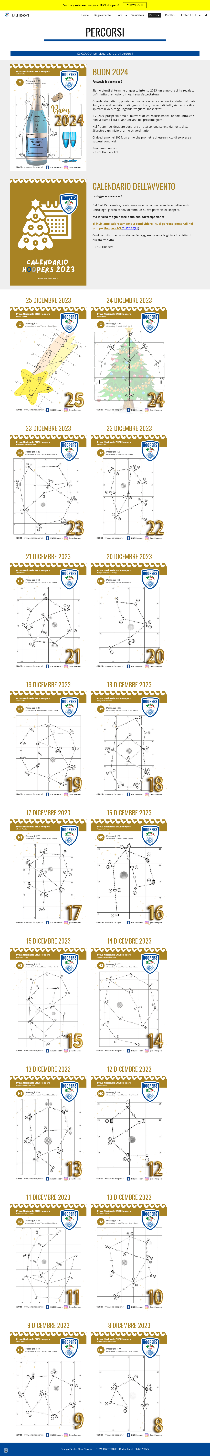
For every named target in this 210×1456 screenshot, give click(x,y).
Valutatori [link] (137, 15)
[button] (206, 15)
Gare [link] (119, 15)
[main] (105, 33)
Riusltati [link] (170, 15)
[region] (105, 5)
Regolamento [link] (102, 15)
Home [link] (85, 15)
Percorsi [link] (154, 15)
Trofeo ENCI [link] (188, 15)
